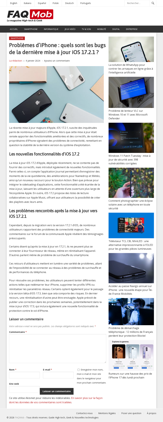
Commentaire (18, 331)
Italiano (27, 3)
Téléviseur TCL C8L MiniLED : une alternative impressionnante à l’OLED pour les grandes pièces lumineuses (131, 244)
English (13, 3)
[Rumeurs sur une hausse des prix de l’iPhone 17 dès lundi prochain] (131, 356)
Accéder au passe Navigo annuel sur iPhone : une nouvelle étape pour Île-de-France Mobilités (131, 289)
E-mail (47, 369)
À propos (151, 413)
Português (85, 3)
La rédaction (15, 60)
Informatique (51, 29)
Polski (56, 3)
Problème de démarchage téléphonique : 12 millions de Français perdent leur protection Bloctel (131, 331)
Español (42, 3)
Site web (14, 383)
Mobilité (101, 29)
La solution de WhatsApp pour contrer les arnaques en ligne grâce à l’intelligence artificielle (131, 68)
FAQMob (19, 417)
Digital (116, 29)
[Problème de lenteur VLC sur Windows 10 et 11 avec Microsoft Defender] (131, 93)
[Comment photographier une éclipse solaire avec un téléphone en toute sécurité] (131, 183)
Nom (12, 369)
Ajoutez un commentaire (57, 60)
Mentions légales (107, 413)
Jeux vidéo (70, 29)
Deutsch (69, 3)
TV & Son (86, 29)
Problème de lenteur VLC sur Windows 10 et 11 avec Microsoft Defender (128, 114)
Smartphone (31, 29)
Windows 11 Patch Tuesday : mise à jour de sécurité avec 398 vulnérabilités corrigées (129, 159)
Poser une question (131, 413)
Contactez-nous (84, 413)
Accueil (14, 29)
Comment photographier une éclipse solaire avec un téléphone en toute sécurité (131, 204)
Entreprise (132, 29)
